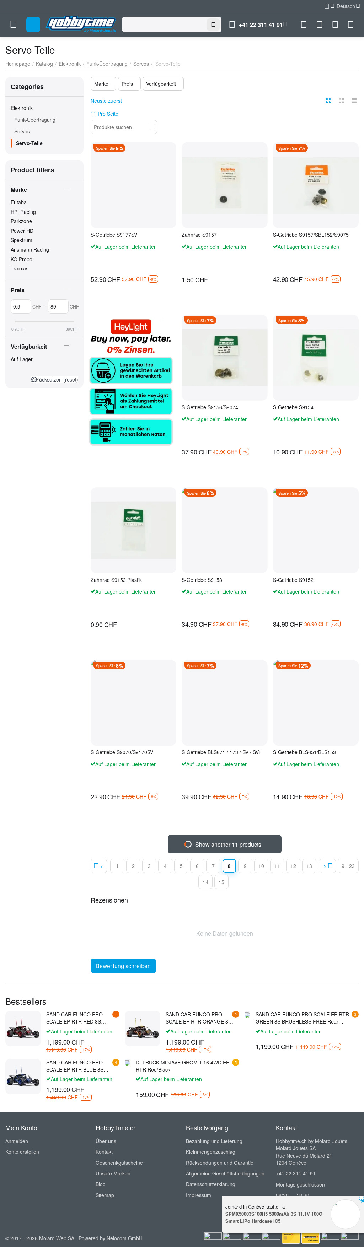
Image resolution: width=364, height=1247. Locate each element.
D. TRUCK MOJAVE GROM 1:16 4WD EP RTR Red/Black (182, 1066)
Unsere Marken (113, 1173)
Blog (101, 1184)
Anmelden (16, 1141)
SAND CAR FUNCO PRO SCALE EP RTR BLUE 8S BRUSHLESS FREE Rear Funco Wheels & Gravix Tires (79, 1066)
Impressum (198, 1195)
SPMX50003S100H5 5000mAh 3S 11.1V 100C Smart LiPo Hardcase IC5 (273, 1217)
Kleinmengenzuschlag (210, 1151)
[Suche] (213, 24)
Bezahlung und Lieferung (214, 1141)
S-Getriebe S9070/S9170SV (122, 752)
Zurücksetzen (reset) (54, 379)
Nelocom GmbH (125, 1238)
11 (277, 865)
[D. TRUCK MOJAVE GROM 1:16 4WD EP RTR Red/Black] (127, 1062)
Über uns (106, 1141)
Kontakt (104, 1151)
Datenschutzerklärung (210, 1184)
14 (205, 881)
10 (261, 865)
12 (293, 865)
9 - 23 (348, 865)
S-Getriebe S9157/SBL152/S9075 (311, 235)
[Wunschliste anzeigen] (319, 24)
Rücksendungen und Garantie (219, 1162)
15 (221, 881)
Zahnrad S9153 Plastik (116, 580)
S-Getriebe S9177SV (114, 235)
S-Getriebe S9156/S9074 (210, 407)
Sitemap (105, 1195)
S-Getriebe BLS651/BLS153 (304, 752)
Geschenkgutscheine (119, 1162)
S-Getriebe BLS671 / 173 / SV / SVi (221, 752)
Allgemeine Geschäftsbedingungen (225, 1173)
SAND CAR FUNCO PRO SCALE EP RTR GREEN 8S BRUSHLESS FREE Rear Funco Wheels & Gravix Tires (302, 1018)
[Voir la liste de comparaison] (303, 24)
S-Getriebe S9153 (202, 580)
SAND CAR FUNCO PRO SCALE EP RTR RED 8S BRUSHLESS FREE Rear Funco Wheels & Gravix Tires (79, 1018)
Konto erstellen (22, 1151)
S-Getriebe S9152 (293, 580)
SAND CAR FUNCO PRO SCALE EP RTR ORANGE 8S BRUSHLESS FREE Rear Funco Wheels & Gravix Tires (198, 1018)
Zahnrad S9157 (199, 235)
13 (309, 865)
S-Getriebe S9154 (293, 407)
